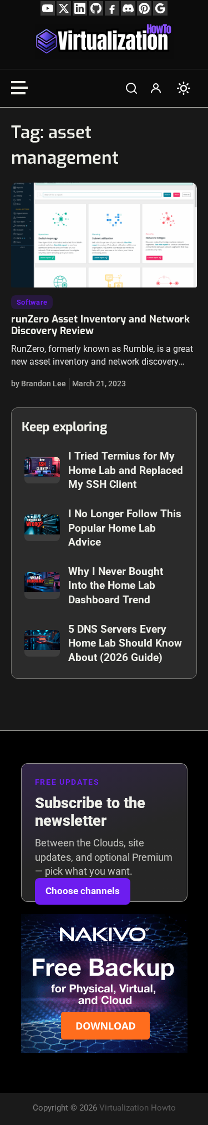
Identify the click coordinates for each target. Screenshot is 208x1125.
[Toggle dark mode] (183, 88)
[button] (131, 88)
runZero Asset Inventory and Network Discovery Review (100, 325)
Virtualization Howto (137, 1108)
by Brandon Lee (38, 383)
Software (32, 302)
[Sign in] (156, 88)
